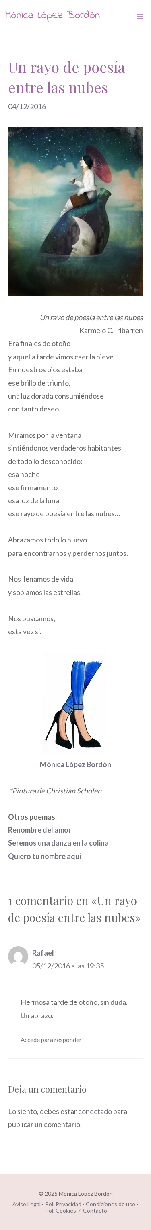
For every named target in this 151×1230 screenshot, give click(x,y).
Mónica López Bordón (75, 764)
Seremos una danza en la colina (58, 842)
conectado (95, 1111)
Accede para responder (51, 1039)
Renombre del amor (39, 829)
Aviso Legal (26, 1203)
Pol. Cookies (60, 1210)
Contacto (95, 1210)
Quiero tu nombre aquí (44, 856)
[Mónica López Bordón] (52, 16)
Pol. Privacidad (63, 1203)
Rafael (43, 952)
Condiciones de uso (110, 1203)
